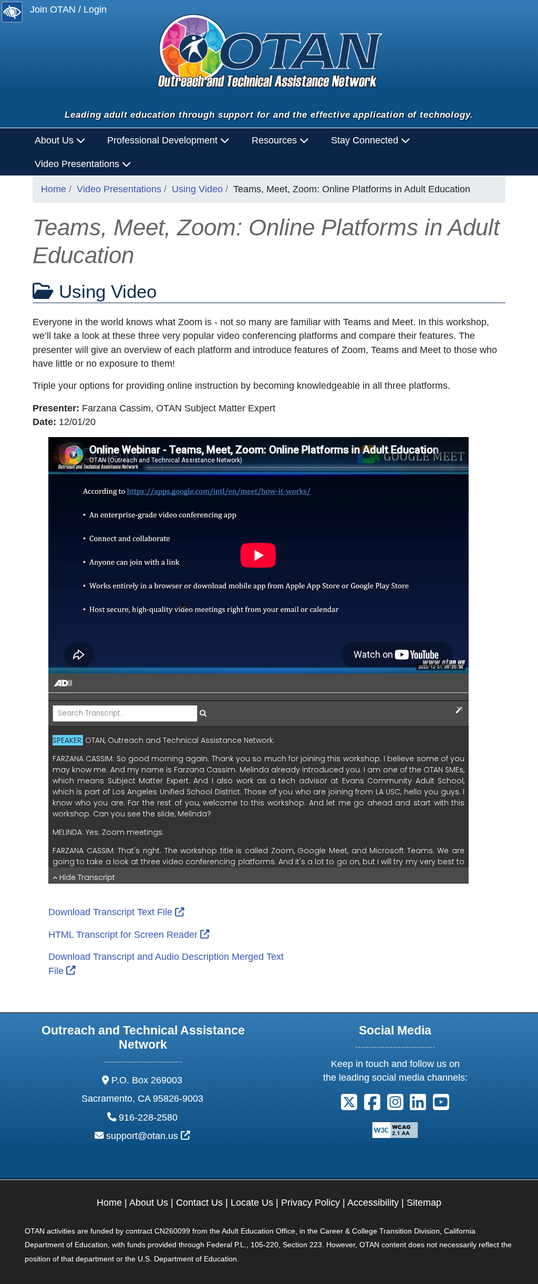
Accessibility (373, 1202)
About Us (148, 1202)
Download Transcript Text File (116, 912)
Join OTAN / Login (68, 9)
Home (53, 189)
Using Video (197, 189)
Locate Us (252, 1202)
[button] (349, 1106)
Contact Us (199, 1202)
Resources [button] (275, 140)
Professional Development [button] (163, 140)
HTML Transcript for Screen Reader (129, 934)
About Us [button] (55, 140)
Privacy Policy (310, 1202)
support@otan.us (148, 1136)
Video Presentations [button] (78, 164)
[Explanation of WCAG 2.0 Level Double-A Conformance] (395, 1129)
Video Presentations (119, 189)
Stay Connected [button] (366, 140)
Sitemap (424, 1202)
